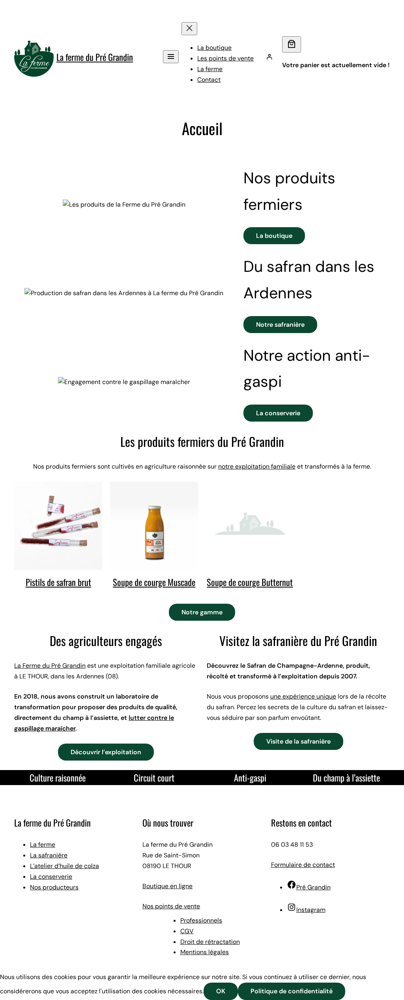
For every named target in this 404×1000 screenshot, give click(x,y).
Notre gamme (202, 612)
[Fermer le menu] (189, 28)
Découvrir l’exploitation (106, 752)
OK (220, 991)
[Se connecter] (269, 57)
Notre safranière (280, 324)
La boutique (274, 236)
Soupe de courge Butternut (250, 581)
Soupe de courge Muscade (154, 581)
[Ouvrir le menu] (171, 56)
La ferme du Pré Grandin (94, 56)
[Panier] (291, 44)
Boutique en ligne (167, 886)
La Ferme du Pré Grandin (50, 665)
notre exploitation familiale (257, 466)
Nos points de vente (171, 906)
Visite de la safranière (298, 741)
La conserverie (278, 413)
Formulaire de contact (303, 865)
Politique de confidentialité (292, 991)
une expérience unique (303, 696)
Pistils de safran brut (58, 581)
